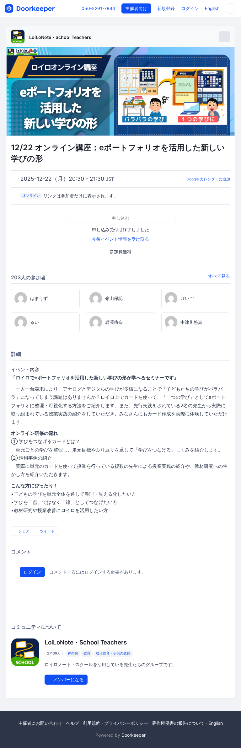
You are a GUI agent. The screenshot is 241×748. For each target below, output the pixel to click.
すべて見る (219, 276)
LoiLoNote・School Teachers (60, 37)
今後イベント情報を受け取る (120, 239)
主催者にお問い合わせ (40, 723)
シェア (23, 531)
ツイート (47, 531)
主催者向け (136, 8)
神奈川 (73, 653)
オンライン (31, 195)
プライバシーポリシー (126, 723)
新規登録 (166, 8)
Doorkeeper (133, 735)
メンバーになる (68, 679)
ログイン (190, 8)
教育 (86, 653)
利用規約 (91, 723)
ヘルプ (72, 723)
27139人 (54, 653)
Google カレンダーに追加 (208, 179)
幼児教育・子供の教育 (113, 653)
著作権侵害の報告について (178, 723)
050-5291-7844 (98, 8)
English (212, 8)
